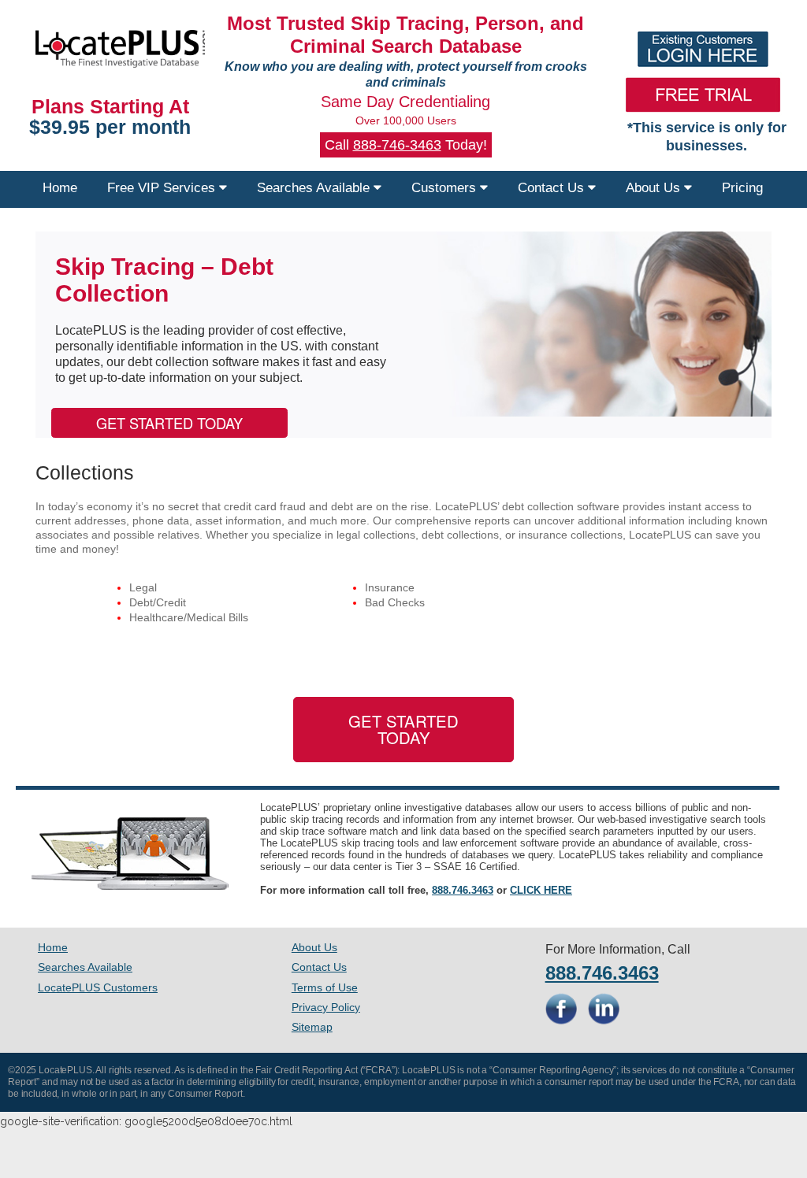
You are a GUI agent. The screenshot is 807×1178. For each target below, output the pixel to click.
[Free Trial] (702, 94)
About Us (655, 187)
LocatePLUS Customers (98, 987)
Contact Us (553, 187)
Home (60, 187)
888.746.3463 (462, 890)
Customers (445, 187)
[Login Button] (702, 49)
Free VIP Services (163, 187)
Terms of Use (325, 987)
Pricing (742, 187)
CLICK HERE (541, 890)
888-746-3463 (397, 145)
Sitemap (312, 1027)
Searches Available (315, 187)
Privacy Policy (326, 1007)
